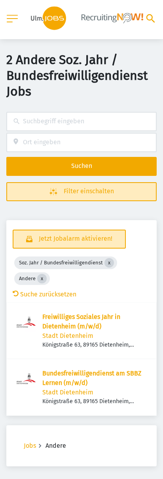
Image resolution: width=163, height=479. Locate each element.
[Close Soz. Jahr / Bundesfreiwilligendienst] (109, 263)
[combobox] (81, 121)
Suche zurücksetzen (48, 294)
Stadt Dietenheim (67, 335)
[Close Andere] (42, 278)
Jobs (30, 445)
